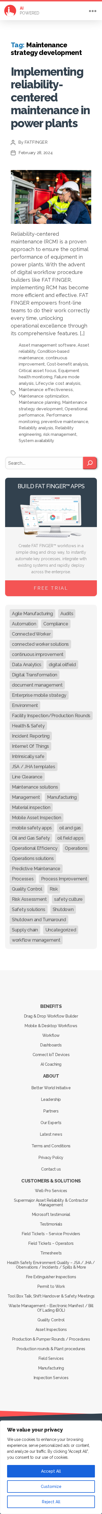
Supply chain (25, 930)
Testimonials (51, 1224)
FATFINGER (36, 142)
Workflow (51, 1035)
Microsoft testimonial (51, 1214)
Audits (66, 613)
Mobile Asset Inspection (36, 817)
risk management (59, 434)
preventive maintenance (64, 421)
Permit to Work (51, 1286)
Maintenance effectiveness (46, 389)
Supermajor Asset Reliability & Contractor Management (51, 1202)
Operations (76, 848)
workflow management (36, 940)
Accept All (51, 1471)
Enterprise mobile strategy (39, 695)
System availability (36, 440)
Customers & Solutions (51, 1181)
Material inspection (31, 807)
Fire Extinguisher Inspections (51, 1277)
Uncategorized (60, 930)
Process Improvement (64, 879)
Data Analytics (26, 664)
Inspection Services (51, 1377)
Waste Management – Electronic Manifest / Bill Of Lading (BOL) (51, 1308)
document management (37, 685)
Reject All (51, 1502)
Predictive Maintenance (36, 868)
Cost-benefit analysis (67, 364)
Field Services (51, 1358)
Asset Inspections (51, 1329)
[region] (51, 1467)
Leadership (51, 1099)
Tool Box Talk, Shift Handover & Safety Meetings (51, 1296)
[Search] (90, 463)
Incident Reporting (31, 736)
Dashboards (50, 1045)
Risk (54, 889)
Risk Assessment (29, 899)
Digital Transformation (34, 675)
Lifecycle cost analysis (57, 383)
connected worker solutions (40, 644)
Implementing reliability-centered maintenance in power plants (50, 97)
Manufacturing (62, 797)
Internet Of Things (30, 746)
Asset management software (47, 345)
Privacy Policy (51, 1157)
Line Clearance (27, 777)
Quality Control (27, 889)
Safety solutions (28, 909)
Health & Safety (28, 726)
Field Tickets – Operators (51, 1243)
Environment (25, 705)
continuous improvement (37, 654)
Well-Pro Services (51, 1190)
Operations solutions (33, 858)
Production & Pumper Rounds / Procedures (51, 1339)
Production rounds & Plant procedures (51, 1349)
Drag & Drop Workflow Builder (51, 1016)
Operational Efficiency (35, 848)
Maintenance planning (39, 402)
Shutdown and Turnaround (39, 919)
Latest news (51, 1134)
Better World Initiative (51, 1088)
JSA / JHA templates (33, 766)
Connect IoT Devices (51, 1054)
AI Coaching (51, 1064)
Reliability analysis (36, 427)
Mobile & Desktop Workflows (51, 1026)
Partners (50, 1111)
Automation (24, 624)
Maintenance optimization (44, 396)
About (51, 1076)
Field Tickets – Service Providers (51, 1233)
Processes (23, 879)
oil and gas (70, 828)
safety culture (68, 899)
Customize (51, 1486)
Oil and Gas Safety (31, 838)
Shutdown (63, 909)
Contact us (51, 1169)
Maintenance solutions (35, 787)
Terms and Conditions (50, 1146)
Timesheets (51, 1253)
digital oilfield (62, 664)
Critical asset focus (37, 370)
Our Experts (51, 1122)
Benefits (50, 1006)
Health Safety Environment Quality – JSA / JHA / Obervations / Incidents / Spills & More (51, 1264)
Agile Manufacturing (32, 613)
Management (26, 797)
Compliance (55, 624)
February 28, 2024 (35, 152)
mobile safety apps (32, 828)
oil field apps (70, 838)
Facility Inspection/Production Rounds (51, 715)
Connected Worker (31, 634)
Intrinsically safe (28, 756)
